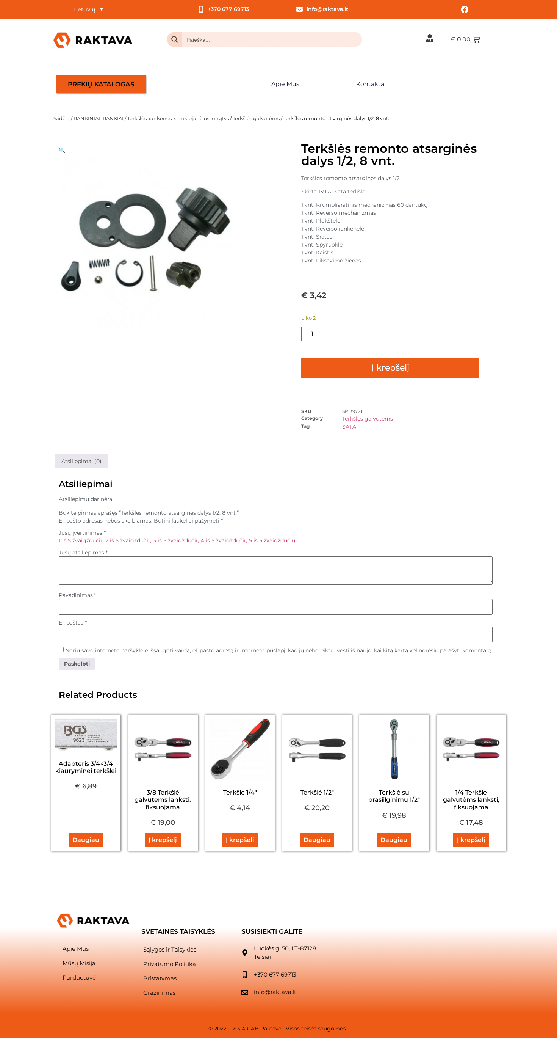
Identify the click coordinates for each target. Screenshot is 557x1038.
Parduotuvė (79, 977)
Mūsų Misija (79, 963)
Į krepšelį (390, 368)
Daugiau (85, 839)
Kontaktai (371, 84)
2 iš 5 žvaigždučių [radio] (128, 540)
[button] (62, 150)
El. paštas (73, 622)
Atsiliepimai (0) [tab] (81, 461)
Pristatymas (160, 978)
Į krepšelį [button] (163, 839)
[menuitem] (88, 9)
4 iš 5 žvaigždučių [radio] (224, 540)
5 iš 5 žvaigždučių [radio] (272, 540)
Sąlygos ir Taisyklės (169, 949)
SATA (349, 426)
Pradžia (60, 118)
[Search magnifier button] (174, 39)
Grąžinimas (159, 992)
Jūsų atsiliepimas (83, 552)
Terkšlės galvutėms (256, 118)
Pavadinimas (77, 595)
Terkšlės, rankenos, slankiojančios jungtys (178, 118)
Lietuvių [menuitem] (84, 9)
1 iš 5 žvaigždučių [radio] (81, 540)
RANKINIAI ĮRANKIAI (99, 118)
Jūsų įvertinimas (82, 532)
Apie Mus (285, 84)
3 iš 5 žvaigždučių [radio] (176, 540)
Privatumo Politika (169, 963)
